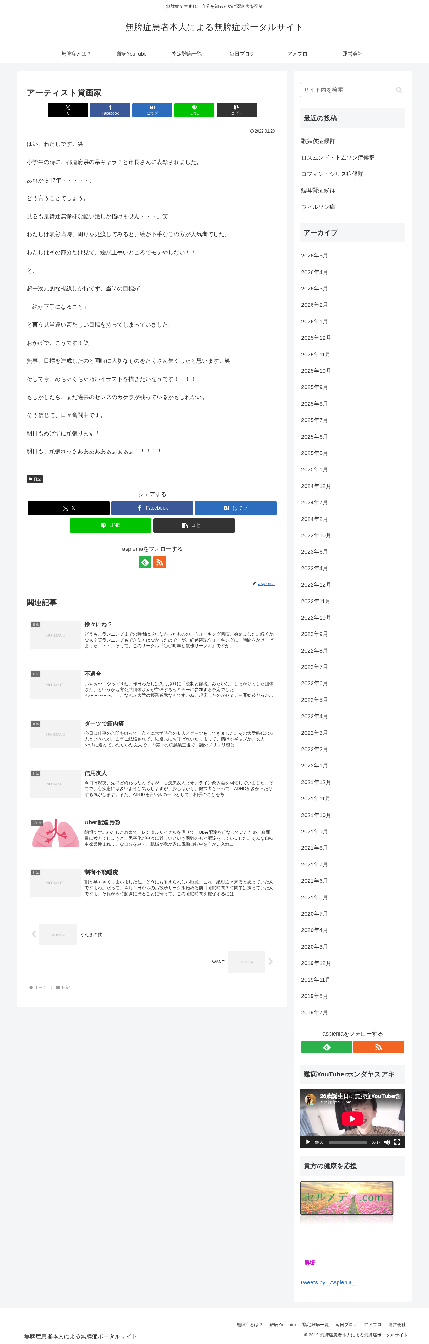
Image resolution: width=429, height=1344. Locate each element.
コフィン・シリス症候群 (332, 174)
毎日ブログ (346, 1324)
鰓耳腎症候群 (318, 190)
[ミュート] (387, 1142)
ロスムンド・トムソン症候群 (338, 157)
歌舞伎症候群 (318, 141)
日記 (37, 479)
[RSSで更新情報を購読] (159, 562)
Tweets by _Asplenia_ (327, 1282)
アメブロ (373, 1324)
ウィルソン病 (318, 207)
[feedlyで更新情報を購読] (145, 562)
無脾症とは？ (249, 1324)
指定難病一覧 (315, 1324)
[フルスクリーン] (397, 1142)
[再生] (308, 1142)
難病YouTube (282, 1324)
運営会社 (397, 1324)
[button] (237, 110)
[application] (352, 1118)
